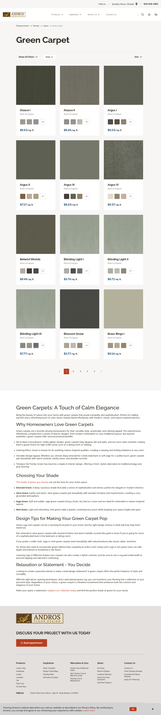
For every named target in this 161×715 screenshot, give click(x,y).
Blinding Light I (74, 259)
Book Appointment (33, 643)
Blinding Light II (118, 259)
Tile (17, 680)
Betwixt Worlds (30, 259)
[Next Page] (101, 371)
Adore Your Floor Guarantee (103, 678)
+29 (42, 122)
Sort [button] (137, 57)
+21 (86, 345)
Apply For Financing (131, 679)
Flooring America (22, 26)
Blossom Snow (74, 333)
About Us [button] (92, 14)
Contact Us (111, 14)
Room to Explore (103, 671)
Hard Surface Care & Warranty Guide (78, 674)
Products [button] (56, 14)
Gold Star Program (104, 683)
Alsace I (25, 110)
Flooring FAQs (48, 674)
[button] (142, 14)
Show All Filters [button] (26, 57)
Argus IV (113, 184)
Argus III (69, 184)
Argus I (112, 110)
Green (48, 57)
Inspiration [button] (74, 14)
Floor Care (20, 683)
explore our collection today (62, 590)
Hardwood (20, 671)
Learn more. (89, 710)
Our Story (100, 668)
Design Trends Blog (50, 671)
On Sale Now (21, 687)
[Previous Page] (59, 371)
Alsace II (69, 110)
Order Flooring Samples (133, 671)
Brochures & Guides (50, 677)
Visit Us (102, 4)
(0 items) (155, 14)
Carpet (45, 26)
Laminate (19, 677)
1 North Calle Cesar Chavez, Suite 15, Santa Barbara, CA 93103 (54, 693)
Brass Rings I (116, 333)
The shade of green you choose (32, 482)
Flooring (36, 26)
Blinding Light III (31, 333)
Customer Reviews (104, 674)
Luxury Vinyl (20, 668)
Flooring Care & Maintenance (76, 680)
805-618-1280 (151, 4)
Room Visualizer (49, 668)
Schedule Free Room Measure (132, 675)
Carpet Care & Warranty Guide (79, 669)
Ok (133, 709)
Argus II (25, 184)
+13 (42, 271)
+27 (130, 122)
